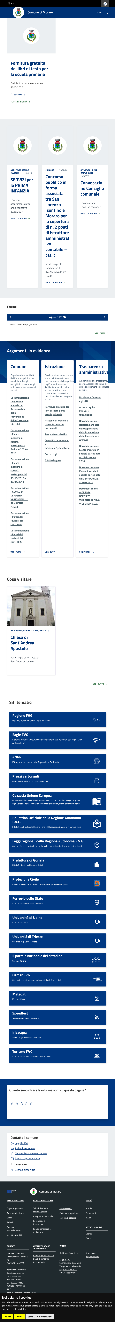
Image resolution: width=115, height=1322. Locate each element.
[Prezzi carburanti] (97, 780)
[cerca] (106, 12)
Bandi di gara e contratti (43, 1255)
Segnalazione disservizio (70, 1262)
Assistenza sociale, (20, 170)
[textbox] (56, 1103)
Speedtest (20, 1013)
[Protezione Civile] (97, 883)
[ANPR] (97, 761)
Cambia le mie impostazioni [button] (40, 1316)
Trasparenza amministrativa (94, 369)
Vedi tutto (100, 333)
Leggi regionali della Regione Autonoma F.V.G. (48, 841)
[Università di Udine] (97, 921)
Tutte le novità (19, 101)
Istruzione (55, 366)
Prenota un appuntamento (92, 1255)
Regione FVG (22, 715)
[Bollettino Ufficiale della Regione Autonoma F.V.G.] (97, 824)
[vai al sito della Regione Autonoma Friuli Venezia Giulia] (11, 3)
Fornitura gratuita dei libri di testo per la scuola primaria (29, 69)
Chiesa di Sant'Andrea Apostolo (22, 643)
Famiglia (15, 172)
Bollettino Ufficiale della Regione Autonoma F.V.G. (46, 820)
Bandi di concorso (41, 1258)
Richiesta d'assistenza (69, 1253)
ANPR (16, 757)
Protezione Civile (25, 879)
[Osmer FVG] (97, 979)
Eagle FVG (20, 734)
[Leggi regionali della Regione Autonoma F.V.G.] (97, 845)
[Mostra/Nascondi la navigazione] (8, 12)
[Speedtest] (97, 1017)
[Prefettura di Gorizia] (97, 864)
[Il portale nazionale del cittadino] (97, 960)
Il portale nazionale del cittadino (37, 956)
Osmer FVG (21, 975)
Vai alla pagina (19, 218)
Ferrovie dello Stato (27, 898)
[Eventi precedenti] (10, 317)
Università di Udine (27, 917)
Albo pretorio (39, 1262)
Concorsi (50, 170)
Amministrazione (15, 1200)
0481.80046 (31, 1153)
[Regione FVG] (97, 719)
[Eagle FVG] (97, 740)
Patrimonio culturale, (22, 630)
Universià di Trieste (27, 936)
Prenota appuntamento (27, 1158)
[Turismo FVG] (97, 1055)
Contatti (11, 1246)
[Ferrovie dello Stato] (97, 902)
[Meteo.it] (97, 998)
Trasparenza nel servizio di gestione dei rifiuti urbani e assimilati (70, 1269)
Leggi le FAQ (21, 1143)
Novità (89, 1200)
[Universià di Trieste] (97, 940)
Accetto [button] (8, 1316)
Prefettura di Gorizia (28, 860)
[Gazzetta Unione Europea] (97, 801)
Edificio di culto (41, 630)
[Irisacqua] (97, 1036)
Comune (18, 366)
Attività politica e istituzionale (89, 172)
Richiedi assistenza (25, 1148)
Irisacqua (19, 1032)
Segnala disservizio (25, 1170)
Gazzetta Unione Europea (32, 795)
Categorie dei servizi (43, 1200)
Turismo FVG (22, 1051)
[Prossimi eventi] (104, 317)
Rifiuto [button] (19, 1316)
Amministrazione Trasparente (41, 1247)
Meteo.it (19, 994)
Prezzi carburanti (25, 776)
